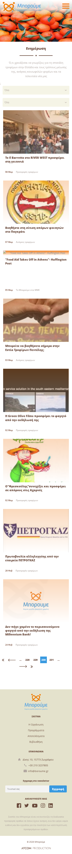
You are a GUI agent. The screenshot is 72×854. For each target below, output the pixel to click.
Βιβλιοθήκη (36, 741)
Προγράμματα (36, 730)
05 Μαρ (9, 290)
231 (51, 659)
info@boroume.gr (38, 771)
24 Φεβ (8, 644)
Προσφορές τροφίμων (27, 172)
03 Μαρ (9, 360)
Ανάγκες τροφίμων (25, 242)
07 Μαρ (9, 242)
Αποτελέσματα (36, 736)
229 (35, 659)
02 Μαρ (9, 430)
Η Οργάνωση (36, 724)
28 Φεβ (8, 570)
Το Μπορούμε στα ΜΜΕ (28, 290)
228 (27, 659)
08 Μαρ (9, 171)
